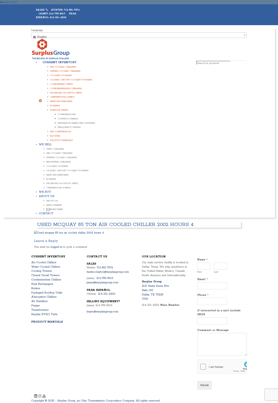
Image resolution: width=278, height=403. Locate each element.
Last (216, 271)
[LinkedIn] (36, 396)
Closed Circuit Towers (45, 275)
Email (202, 279)
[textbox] (139, 37)
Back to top (9, 2)
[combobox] (139, 35)
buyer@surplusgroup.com (102, 311)
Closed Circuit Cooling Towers (71, 79)
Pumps (35, 305)
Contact (46, 213)
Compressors (67, 114)
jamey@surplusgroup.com (102, 282)
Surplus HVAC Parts (44, 314)
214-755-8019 (104, 278)
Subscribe (56, 209)
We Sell (45, 144)
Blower (55, 135)
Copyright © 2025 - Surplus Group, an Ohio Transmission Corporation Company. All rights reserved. (95, 400)
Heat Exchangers (61, 101)
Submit (204, 385)
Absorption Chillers (44, 297)
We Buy (45, 192)
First (199, 271)
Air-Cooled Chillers (63, 66)
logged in (56, 247)
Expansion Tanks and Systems (76, 123)
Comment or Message (213, 330)
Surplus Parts (59, 110)
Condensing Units (61, 84)
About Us (46, 196)
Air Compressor (60, 131)
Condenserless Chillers (66, 88)
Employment (54, 205)
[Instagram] (40, 396)
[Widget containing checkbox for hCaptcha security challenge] (222, 367)
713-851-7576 (105, 267)
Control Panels (68, 118)
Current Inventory (59, 62)
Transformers (40, 310)
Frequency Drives (69, 127)
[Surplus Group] (50, 48)
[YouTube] (44, 396)
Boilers (55, 105)
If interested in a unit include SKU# (219, 312)
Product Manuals (61, 140)
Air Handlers (39, 301)
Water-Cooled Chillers (65, 71)
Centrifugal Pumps (62, 97)
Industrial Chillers (58, 161)
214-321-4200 (106, 294)
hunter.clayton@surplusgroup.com (108, 272)
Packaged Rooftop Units (66, 92)
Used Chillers (55, 149)
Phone (203, 295)
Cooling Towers (61, 75)
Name (202, 259)
